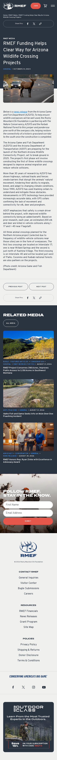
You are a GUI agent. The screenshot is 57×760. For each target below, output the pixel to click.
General (7, 69)
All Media (10, 323)
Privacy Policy (28, 644)
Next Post (41, 287)
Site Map (28, 627)
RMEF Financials (28, 611)
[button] (28, 24)
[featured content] (28, 727)
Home (5, 15)
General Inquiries (28, 577)
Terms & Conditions (28, 660)
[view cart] (45, 6)
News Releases (28, 616)
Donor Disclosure (28, 655)
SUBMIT (28, 521)
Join (36, 6)
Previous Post (16, 287)
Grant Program (28, 622)
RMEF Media (13, 15)
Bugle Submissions (28, 588)
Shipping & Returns (28, 650)
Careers (28, 593)
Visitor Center (28, 583)
